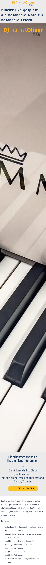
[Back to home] (23, 3)
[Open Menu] (2, 3)
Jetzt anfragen (24, 488)
